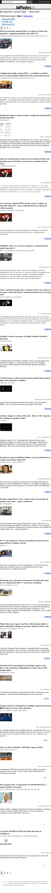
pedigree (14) (44, 883)
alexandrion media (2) (41, 881)
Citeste (48, 66)
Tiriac (21, 628)
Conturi (3, 383)
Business (4, 462)
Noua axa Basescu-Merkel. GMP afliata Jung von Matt (21, 747)
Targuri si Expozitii (13, 297)
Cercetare (30, 250)
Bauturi (43, 36)
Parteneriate (14, 36)
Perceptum (21, 789)
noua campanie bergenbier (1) (22, 883)
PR (1, 504)
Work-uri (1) (8, 24)
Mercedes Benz (20, 710)
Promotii (12, 166)
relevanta (28, 16)
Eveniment (4, 120)
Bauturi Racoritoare (30, 36)
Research (20, 250)
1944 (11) (10, 883)
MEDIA (2, 250)
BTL (10, 462)
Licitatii (11, 383)
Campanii (3, 36)
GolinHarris (17, 836)
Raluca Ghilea (33, 789)
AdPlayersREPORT (8, 789)
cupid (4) (11, 881)
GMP (1, 750)
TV (7, 545)
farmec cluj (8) (18, 881)
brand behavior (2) (28, 881)
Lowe (9, 836)
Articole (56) (8, 19)
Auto (2, 297)
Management (17, 462)
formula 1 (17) (36, 883)
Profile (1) (7, 22)
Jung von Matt (10, 750)
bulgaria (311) (8, 885)
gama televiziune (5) (18, 885)
